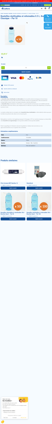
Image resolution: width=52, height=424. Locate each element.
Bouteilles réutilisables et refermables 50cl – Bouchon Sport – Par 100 (39, 213)
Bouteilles (10, 13)
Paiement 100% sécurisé (9, 85)
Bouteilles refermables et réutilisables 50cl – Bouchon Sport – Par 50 (13, 213)
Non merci (6, 417)
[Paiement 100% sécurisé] (2, 85)
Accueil (2, 13)
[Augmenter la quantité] (49, 67)
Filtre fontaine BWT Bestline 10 (9, 183)
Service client (6, 92)
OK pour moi (23, 417)
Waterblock (30, 183)
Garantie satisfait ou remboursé (10, 88)
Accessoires (6, 13)
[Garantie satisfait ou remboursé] (2, 89)
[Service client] (2, 92)
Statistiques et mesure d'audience (9, 412)
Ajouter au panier (26, 72)
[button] (42, 8)
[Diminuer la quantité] (3, 67)
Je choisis (15, 417)
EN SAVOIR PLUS (35, 2)
